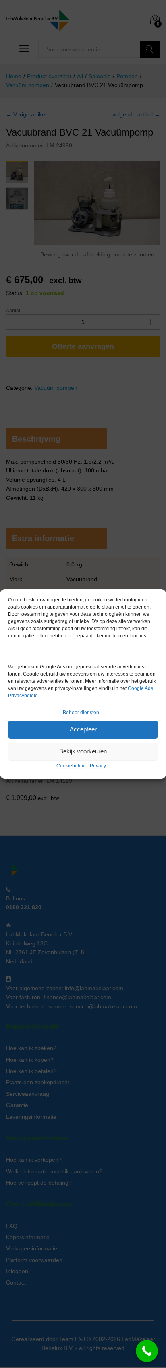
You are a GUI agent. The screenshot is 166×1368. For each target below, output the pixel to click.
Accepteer (83, 729)
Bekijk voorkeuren (83, 751)
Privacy (98, 766)
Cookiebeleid (71, 766)
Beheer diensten (81, 712)
